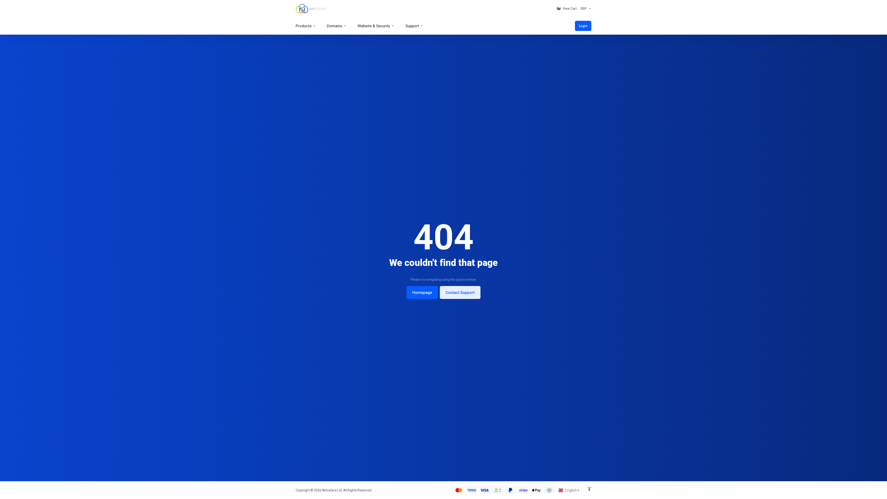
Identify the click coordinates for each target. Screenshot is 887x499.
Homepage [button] (422, 292)
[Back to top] (589, 489)
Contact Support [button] (460, 292)
